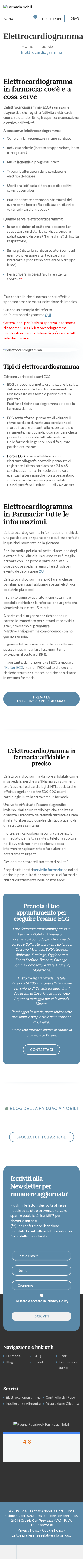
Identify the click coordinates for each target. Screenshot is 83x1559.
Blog (9, 1362)
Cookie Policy (52, 1530)
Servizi (48, 46)
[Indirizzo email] (41, 1552)
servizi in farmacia (47, 870)
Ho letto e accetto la (41, 1301)
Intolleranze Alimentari (24, 1403)
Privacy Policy (57, 1301)
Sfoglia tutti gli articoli (42, 1137)
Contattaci (41, 1049)
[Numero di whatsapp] (25, 1552)
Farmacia (13, 1356)
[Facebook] (74, 1552)
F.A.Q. (37, 1356)
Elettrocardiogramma (23, 1397)
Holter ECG (14, 667)
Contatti (38, 1362)
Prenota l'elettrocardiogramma (41, 699)
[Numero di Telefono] (8, 1552)
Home (27, 46)
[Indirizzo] (58, 1552)
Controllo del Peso (60, 1397)
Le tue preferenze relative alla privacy (41, 1535)
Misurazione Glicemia (62, 1403)
